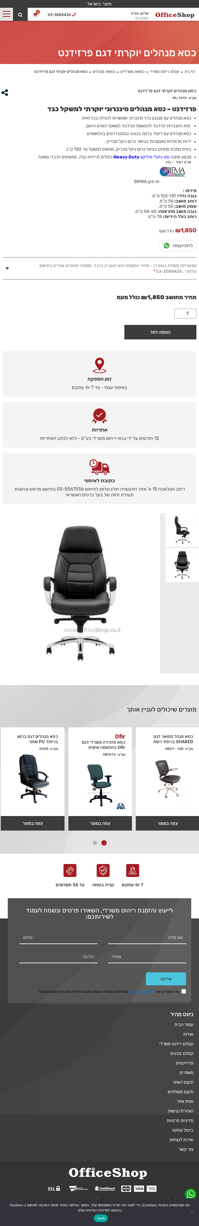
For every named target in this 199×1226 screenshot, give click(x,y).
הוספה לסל (160, 332)
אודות (188, 1034)
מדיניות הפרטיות (142, 992)
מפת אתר (184, 1101)
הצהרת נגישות (180, 1110)
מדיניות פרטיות (180, 1120)
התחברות (141, 18)
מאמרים (186, 1072)
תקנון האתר (182, 1082)
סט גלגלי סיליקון (141, 156)
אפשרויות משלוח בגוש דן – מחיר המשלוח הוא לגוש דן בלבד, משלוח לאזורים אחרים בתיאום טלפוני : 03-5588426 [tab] (117, 268)
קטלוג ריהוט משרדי (164, 71)
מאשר (100, 1218)
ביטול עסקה (182, 1130)
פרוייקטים (184, 1062)
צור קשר (186, 1149)
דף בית (189, 71)
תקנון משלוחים (180, 1091)
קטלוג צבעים (181, 1053)
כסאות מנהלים (104, 71)
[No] (192, 1212)
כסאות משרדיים (132, 71)
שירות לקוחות (181, 1139)
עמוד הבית (183, 1024)
